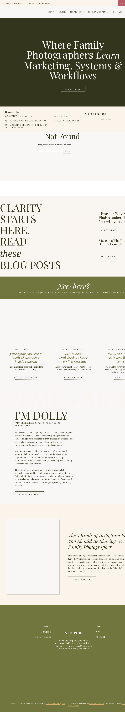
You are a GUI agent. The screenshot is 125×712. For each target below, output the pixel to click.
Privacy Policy (53, 704)
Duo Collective (96, 704)
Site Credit (73, 706)
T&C (63, 704)
